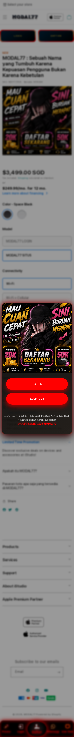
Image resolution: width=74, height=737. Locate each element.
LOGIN (37, 384)
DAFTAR (37, 399)
